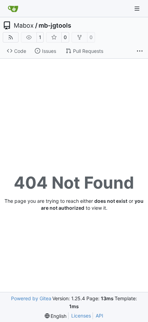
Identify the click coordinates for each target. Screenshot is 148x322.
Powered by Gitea (31, 298)
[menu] (56, 316)
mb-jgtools (55, 25)
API (99, 316)
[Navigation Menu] (138, 8)
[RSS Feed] (11, 37)
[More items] (139, 51)
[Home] (13, 8)
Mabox (24, 25)
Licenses (81, 316)
